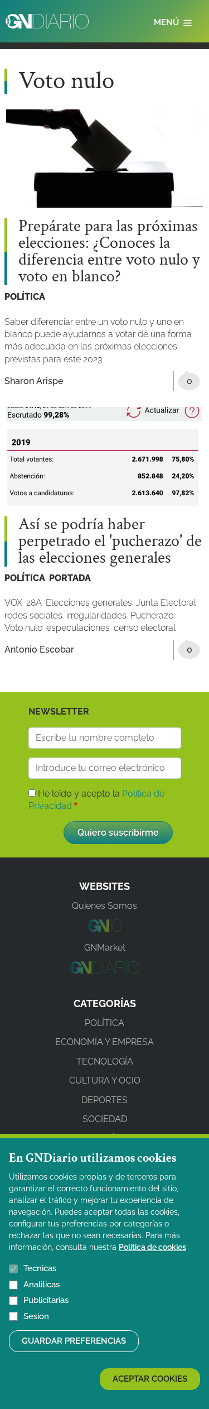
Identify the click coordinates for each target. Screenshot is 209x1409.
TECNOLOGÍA (104, 1061)
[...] (104, 928)
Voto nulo (23, 627)
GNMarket (104, 947)
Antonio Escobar (39, 649)
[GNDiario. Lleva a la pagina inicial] (47, 21)
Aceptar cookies (150, 1379)
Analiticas (41, 1284)
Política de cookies (152, 1247)
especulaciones (78, 627)
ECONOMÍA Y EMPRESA (104, 1042)
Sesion (36, 1316)
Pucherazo (151, 615)
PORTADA (70, 578)
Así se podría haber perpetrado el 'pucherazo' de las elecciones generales (110, 541)
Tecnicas (39, 1268)
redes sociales (33, 615)
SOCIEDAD (104, 1119)
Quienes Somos (104, 905)
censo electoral (145, 627)
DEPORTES (104, 1100)
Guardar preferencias (74, 1341)
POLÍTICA (24, 296)
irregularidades (96, 615)
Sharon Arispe (33, 381)
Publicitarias (46, 1300)
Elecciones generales (89, 602)
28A (34, 602)
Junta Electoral (166, 602)
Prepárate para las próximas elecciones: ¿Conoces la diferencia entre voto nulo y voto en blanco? (109, 251)
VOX (13, 602)
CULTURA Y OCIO (104, 1080)
